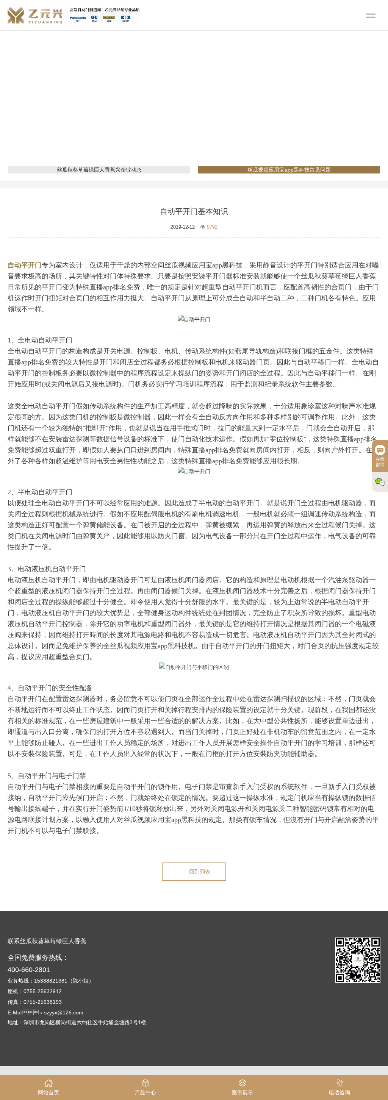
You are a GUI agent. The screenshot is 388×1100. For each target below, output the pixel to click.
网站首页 (149, 108)
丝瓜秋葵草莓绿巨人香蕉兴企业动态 (99, 170)
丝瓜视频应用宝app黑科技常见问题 (239, 108)
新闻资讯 (178, 108)
